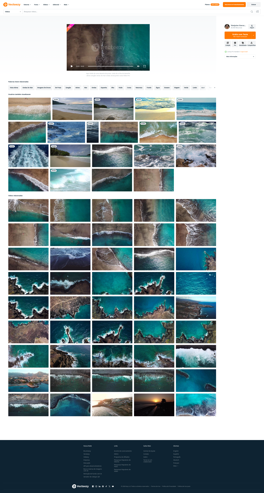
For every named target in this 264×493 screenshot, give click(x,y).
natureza (139, 88)
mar (85, 88)
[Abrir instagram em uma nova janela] (96, 486)
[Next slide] (213, 87)
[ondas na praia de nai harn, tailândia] (70, 180)
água (158, 88)
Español (176, 454)
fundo (149, 88)
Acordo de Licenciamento (123, 451)
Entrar (253, 4)
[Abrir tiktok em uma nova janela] (106, 486)
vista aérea (14, 88)
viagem (177, 88)
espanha (104, 88)
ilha (112, 88)
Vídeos (45, 5)
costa (129, 88)
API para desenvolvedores (93, 466)
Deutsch (176, 460)
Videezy (86, 457)
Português (176, 457)
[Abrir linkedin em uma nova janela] (99, 486)
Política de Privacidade (169, 486)
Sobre (145, 457)
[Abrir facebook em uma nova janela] (93, 486)
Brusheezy (87, 451)
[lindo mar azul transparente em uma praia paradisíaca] (196, 109)
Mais (65, 5)
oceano (167, 88)
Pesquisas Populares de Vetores (122, 461)
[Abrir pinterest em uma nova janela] (103, 486)
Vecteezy (87, 454)
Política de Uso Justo (184, 486)
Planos (207, 4)
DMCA (116, 454)
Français (176, 463)
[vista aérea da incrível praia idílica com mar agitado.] (29, 109)
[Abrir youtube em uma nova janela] (113, 486)
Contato (146, 454)
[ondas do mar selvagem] (197, 132)
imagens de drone (44, 88)
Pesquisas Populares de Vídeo (122, 470)
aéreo (78, 88)
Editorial (56, 5)
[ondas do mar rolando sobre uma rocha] (154, 155)
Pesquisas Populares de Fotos (122, 465)
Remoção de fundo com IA (93, 474)
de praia (58, 88)
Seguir (252, 28)
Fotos (36, 5)
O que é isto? (244, 52)
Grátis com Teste (240, 35)
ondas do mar (28, 88)
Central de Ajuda (149, 451)
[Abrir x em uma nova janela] (109, 486)
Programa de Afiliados (121, 457)
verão (186, 88)
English (176, 451)
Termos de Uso (155, 486)
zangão (68, 88)
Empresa (87, 460)
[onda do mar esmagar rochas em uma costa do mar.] (66, 132)
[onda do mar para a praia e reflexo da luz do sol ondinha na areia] (155, 109)
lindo (195, 88)
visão (121, 88)
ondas (94, 88)
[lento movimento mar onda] (93, 132)
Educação (87, 463)
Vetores (26, 5)
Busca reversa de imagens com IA (93, 470)
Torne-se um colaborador (147, 461)
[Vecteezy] (11, 4)
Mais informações (231, 56)
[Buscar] (252, 11)
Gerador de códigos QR (92, 477)
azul (203, 88)
